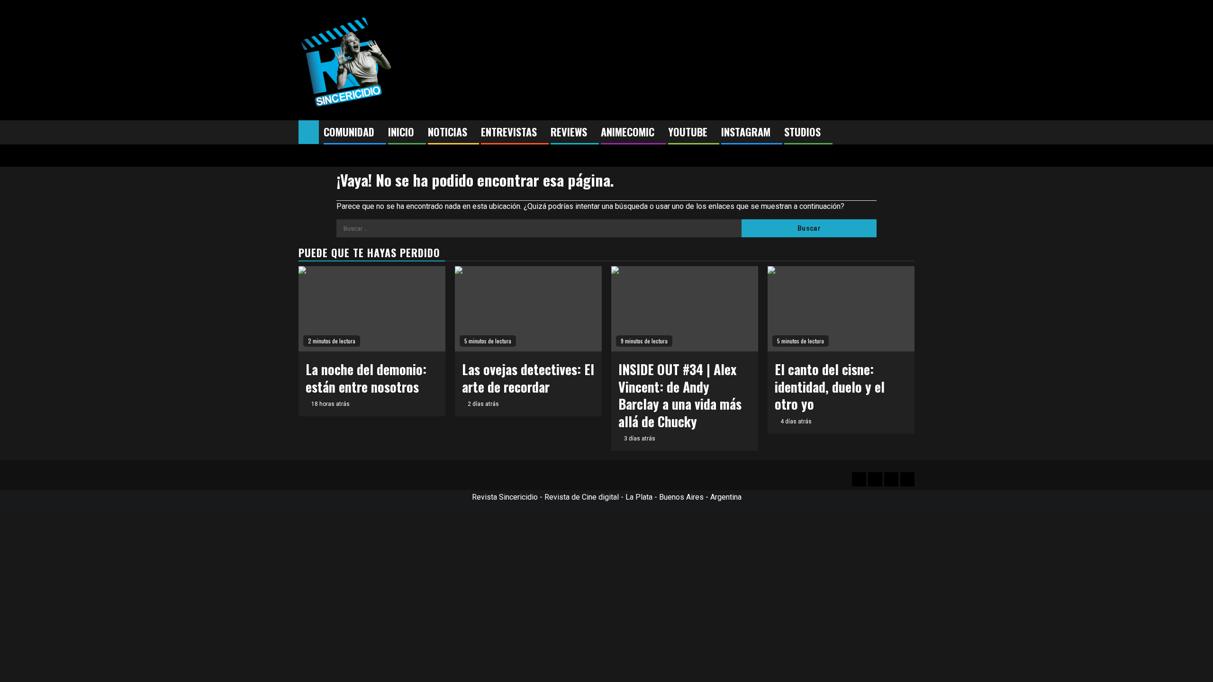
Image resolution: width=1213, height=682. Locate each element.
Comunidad (349, 131)
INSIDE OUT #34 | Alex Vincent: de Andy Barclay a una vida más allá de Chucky (680, 395)
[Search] (908, 133)
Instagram (745, 131)
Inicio (401, 131)
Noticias (447, 131)
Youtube (687, 131)
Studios (802, 131)
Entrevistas (509, 131)
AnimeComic (627, 131)
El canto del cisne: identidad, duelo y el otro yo (830, 386)
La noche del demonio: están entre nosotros (366, 377)
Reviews (569, 131)
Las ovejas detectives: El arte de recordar (528, 377)
